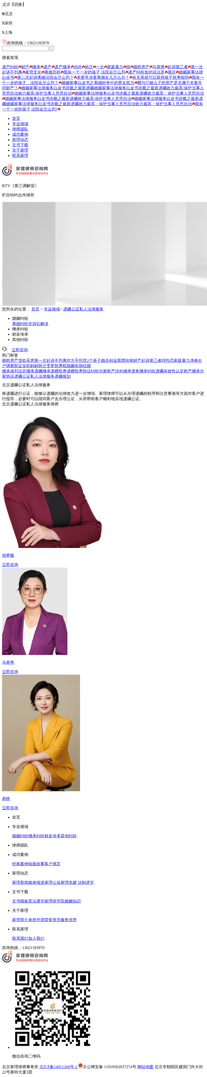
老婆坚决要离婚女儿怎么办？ (103, 77)
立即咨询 (20, 350)
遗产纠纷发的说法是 (146, 72)
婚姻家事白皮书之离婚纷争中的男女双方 (98, 83)
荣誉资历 (52, 920)
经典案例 (20, 864)
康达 (172, 72)
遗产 (47, 67)
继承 (36, 67)
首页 (16, 118)
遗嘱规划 (63, 376)
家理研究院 (54, 901)
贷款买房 (26, 360)
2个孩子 (94, 360)
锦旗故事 (36, 864)
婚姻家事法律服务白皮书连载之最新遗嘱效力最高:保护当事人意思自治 (68, 98)
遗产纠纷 (10, 67)
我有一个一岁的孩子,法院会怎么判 (94, 72)
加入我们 (36, 938)
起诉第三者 (178, 67)
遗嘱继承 (42, 371)
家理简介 (20, 920)
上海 (7, 32)
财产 (25, 67)
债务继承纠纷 (143, 371)
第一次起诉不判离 (50, 360)
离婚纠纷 (20, 324)
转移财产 (133, 360)
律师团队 (20, 129)
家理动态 (20, 139)
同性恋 (168, 360)
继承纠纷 (20, 329)
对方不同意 (77, 360)
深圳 (7, 23)
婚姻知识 (73, 901)
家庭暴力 (115, 67)
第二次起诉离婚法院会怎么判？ (45, 77)
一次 (100, 67)
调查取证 (14, 366)
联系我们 (20, 938)
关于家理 (20, 150)
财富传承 (20, 334)
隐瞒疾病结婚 (79, 366)
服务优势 (69, 920)
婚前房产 (141, 67)
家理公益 (52, 882)
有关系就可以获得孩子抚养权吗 (160, 77)
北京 (7, 14)
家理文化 (33, 72)
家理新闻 (20, 882)
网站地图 (145, 1067)
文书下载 (20, 145)
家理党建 (69, 882)
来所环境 (36, 920)
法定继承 (26, 371)
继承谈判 (10, 371)
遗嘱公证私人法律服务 (83, 309)
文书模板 (20, 901)
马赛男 (158, 67)
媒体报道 (36, 882)
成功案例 (20, 134)
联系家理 (20, 155)
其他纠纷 (20, 339)
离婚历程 (52, 72)
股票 (121, 360)
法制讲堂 (85, 882)
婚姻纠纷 (20, 318)
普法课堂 (36, 901)
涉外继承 (123, 371)
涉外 (78, 67)
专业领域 (20, 124)
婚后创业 (109, 360)
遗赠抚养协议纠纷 (83, 371)
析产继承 (192, 371)
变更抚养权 (56, 366)
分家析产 (107, 371)
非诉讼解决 (38, 324)
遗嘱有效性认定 (170, 371)
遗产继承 (63, 67)
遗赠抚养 (58, 371)
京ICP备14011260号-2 (58, 1067)
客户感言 (52, 864)
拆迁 (89, 67)
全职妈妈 (30, 366)
